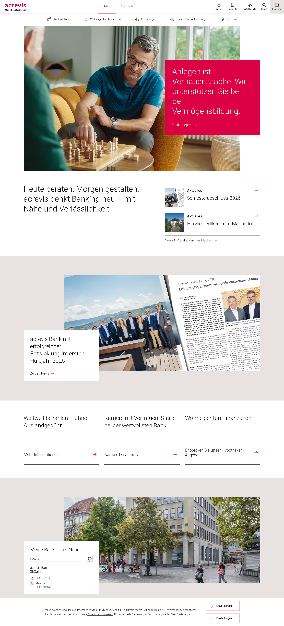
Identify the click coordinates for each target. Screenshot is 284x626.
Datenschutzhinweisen (100, 614)
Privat (107, 6)
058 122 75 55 (43, 578)
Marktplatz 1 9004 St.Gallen (43, 585)
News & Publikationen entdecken (189, 240)
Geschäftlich (128, 6)
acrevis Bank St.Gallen (39, 570)
